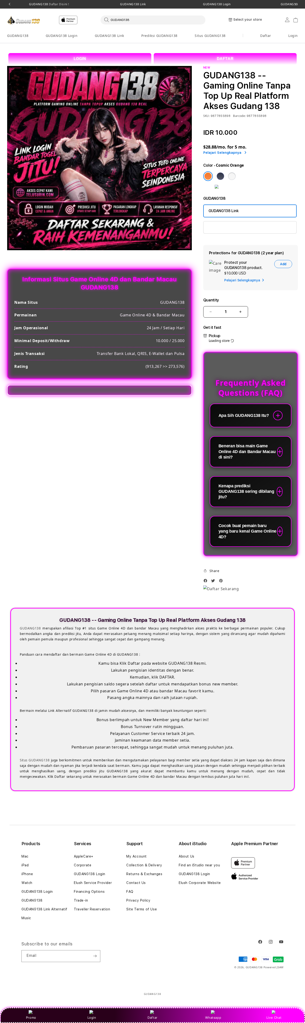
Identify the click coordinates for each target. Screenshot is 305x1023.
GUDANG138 (49, 4)
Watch (26, 883)
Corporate (82, 865)
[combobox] (153, 19)
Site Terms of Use (141, 909)
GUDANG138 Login (217, 4)
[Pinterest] (222, 582)
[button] (17, 36)
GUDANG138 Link (133, 4)
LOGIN (80, 59)
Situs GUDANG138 (210, 35)
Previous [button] (9, 4)
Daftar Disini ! (58, 4)
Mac (25, 856)
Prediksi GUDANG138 (159, 35)
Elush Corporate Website (200, 883)
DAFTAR (225, 59)
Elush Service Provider (93, 883)
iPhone (27, 874)
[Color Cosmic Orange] (208, 176)
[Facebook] (206, 582)
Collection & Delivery (144, 865)
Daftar (152, 1017)
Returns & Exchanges (144, 874)
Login (91, 1017)
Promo (31, 1017)
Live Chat (273, 1017)
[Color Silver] (232, 176)
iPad (25, 865)
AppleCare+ (83, 856)
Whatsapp (213, 1017)
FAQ (129, 891)
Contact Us (136, 883)
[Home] (23, 20)
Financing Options (89, 891)
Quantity (211, 300)
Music (26, 918)
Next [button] (295, 4)
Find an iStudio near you (199, 865)
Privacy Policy (138, 900)
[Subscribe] (95, 956)
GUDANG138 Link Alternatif (44, 909)
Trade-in (81, 900)
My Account (136, 856)
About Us (186, 856)
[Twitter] (214, 582)
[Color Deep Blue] (220, 176)
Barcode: (239, 116)
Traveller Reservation (92, 909)
